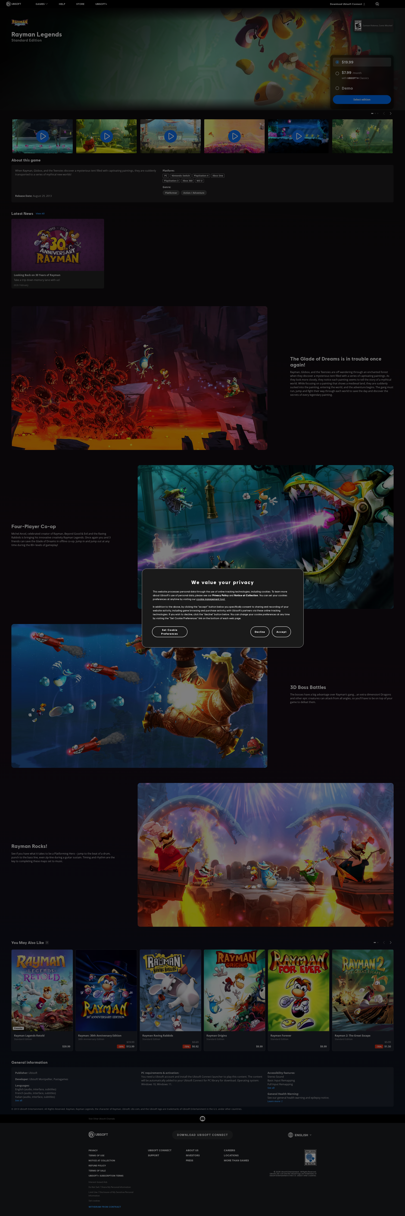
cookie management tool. (210, 598)
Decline (260, 631)
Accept (281, 631)
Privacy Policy (220, 595)
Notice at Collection (246, 595)
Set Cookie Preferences (169, 631)
